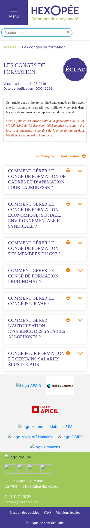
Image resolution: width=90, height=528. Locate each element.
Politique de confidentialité (45, 523)
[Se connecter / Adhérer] (79, 32)
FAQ (47, 512)
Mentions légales (68, 512)
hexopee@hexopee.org (21, 502)
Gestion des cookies (24, 512)
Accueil (9, 47)
